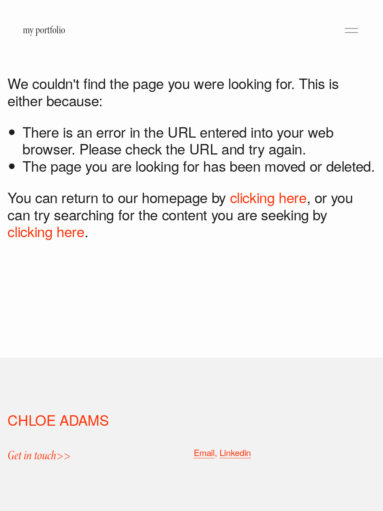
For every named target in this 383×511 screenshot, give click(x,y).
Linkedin (235, 452)
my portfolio (44, 30)
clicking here (268, 197)
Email (204, 452)
